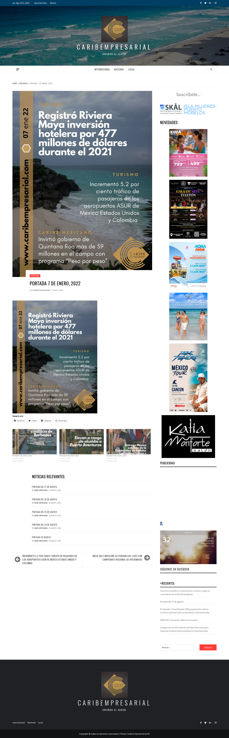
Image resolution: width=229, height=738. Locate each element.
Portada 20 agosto (41, 537)
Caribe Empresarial (41, 290)
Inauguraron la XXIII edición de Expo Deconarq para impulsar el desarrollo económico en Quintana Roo (184, 629)
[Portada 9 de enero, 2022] (128, 441)
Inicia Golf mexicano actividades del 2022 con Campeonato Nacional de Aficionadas (117, 557)
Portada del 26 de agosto (44, 499)
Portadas (35, 276)
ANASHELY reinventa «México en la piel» (179, 620)
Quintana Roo (40, 3)
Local (131, 69)
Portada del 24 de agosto (44, 524)
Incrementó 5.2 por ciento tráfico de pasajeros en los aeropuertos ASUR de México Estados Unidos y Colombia (49, 559)
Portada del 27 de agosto (44, 486)
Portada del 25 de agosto (44, 512)
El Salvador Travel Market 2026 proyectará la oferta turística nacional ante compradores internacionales (185, 611)
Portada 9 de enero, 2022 (116, 455)
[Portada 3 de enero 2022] (34, 441)
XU (148, 733)
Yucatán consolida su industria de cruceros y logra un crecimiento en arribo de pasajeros (185, 592)
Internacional (102, 69)
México (53, 3)
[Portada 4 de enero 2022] (81, 441)
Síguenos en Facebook (174, 569)
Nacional (119, 69)
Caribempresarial (114, 46)
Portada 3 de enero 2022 (22, 455)
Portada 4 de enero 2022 (69, 455)
